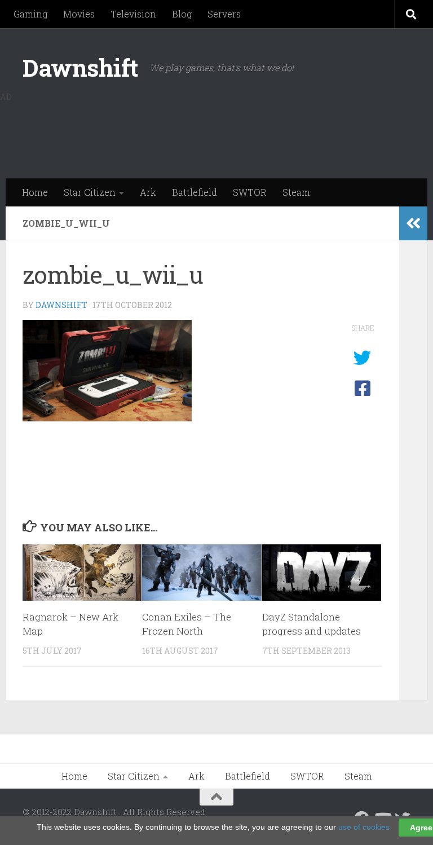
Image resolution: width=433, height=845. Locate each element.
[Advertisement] (205, 132)
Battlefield (194, 192)
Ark (148, 192)
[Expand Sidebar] (413, 223)
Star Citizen (90, 192)
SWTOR (250, 192)
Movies (79, 14)
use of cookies (364, 826)
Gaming (30, 14)
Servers (224, 14)
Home (35, 192)
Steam (296, 192)
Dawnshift (80, 67)
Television (133, 14)
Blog (182, 14)
